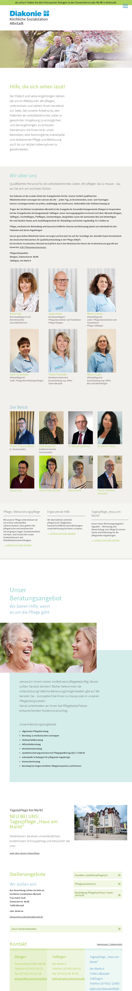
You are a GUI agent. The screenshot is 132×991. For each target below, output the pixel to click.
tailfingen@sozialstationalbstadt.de (73, 979)
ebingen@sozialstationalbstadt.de (26, 916)
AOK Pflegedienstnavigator (33, 247)
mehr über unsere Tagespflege (25, 853)
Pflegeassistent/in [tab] (85, 883)
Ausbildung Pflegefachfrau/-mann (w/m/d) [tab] (94, 894)
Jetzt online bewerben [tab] (23, 928)
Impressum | (103, 944)
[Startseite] (30, 23)
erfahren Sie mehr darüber (19, 545)
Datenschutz (116, 944)
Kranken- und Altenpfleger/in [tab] (91, 875)
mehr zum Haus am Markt (104, 988)
